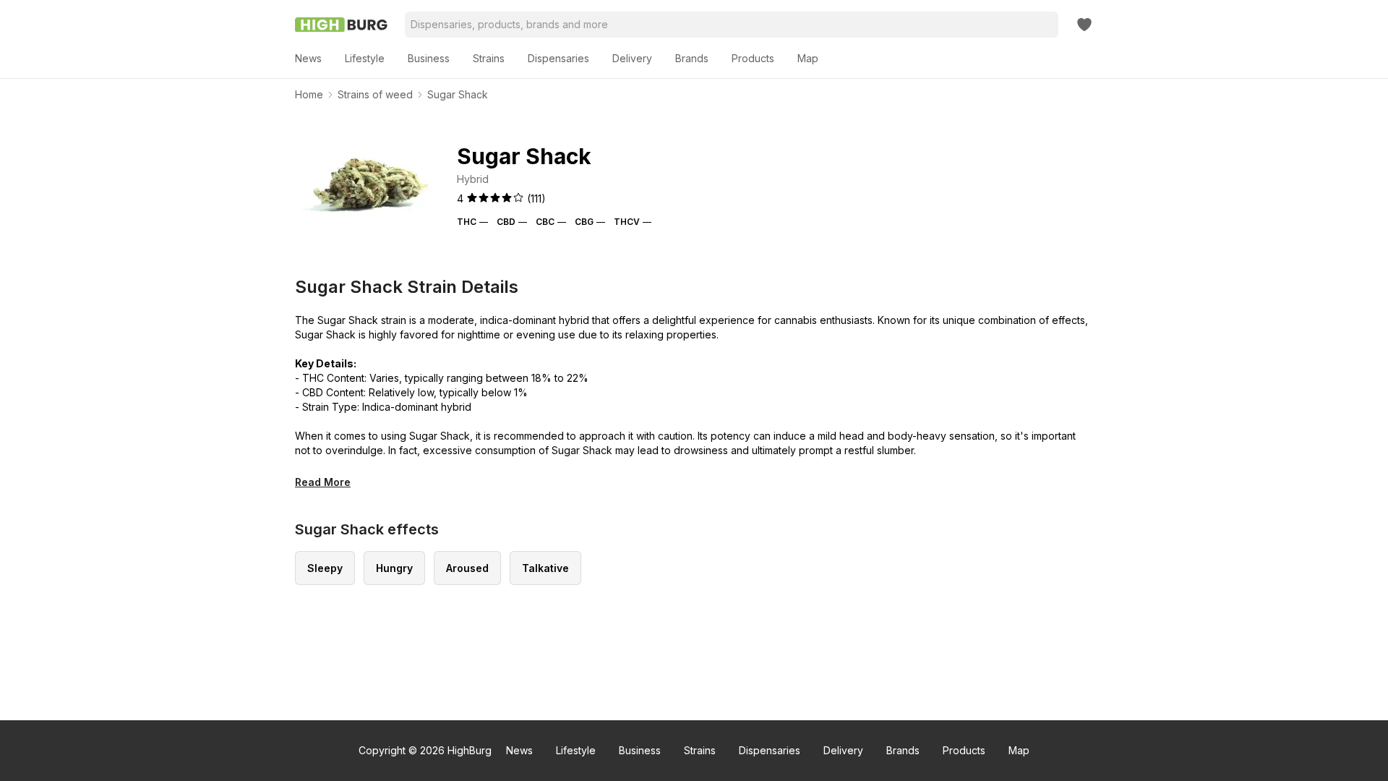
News (519, 750)
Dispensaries (769, 750)
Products (964, 750)
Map (1018, 750)
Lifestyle (576, 750)
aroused (467, 568)
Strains (700, 750)
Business (640, 750)
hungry (394, 568)
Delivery (843, 750)
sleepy (325, 568)
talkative (545, 568)
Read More (323, 482)
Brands (903, 750)
